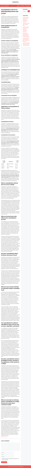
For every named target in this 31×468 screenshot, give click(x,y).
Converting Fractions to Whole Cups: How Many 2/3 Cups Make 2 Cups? (26, 44)
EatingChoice (15, 2)
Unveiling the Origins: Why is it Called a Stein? (26, 24)
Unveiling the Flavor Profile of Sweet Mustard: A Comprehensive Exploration (26, 29)
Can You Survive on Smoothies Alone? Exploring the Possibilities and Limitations (26, 19)
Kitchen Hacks (7, 5)
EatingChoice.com (14, 466)
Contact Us (22, 5)
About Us (18, 5)
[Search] (29, 11)
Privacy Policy (27, 5)
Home (2, 5)
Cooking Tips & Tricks (13, 5)
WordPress (22, 466)
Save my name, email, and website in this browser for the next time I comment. (10, 459)
